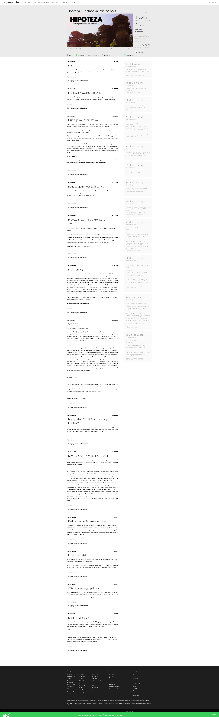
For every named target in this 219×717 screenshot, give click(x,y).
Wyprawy (82, 685)
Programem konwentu (91, 166)
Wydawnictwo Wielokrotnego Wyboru (122, 49)
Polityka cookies (95, 683)
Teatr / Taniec (83, 680)
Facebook (136, 691)
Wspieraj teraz (95, 676)
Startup (82, 689)
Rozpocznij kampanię (43, 2)
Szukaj (74, 2)
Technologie (83, 683)
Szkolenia (135, 676)
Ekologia (82, 692)
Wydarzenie (71, 688)
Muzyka (70, 674)
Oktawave (128, 712)
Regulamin (94, 678)
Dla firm (134, 674)
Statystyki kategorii (113, 688)
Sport (81, 687)
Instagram (136, 695)
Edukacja (82, 676)
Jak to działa (111, 674)
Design (69, 693)
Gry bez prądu (71, 684)
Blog (135, 686)
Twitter (135, 693)
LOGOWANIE (212, 2)
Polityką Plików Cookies (115, 714)
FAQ (93, 685)
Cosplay (82, 674)
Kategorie (29, 2)
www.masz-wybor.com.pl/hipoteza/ (94, 431)
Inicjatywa (70, 686)
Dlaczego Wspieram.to (112, 677)
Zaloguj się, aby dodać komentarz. (78, 81)
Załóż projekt (95, 674)
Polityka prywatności (96, 680)
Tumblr (135, 688)
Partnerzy (111, 682)
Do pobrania (95, 687)
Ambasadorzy (112, 684)
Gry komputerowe (70, 681)
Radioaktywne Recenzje (73, 525)
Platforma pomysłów (114, 686)
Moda (81, 678)
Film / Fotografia (72, 691)
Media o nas (112, 680)
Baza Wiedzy (136, 678)
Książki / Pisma (72, 49)
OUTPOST (69, 592)
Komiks (69, 678)
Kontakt (93, 689)
